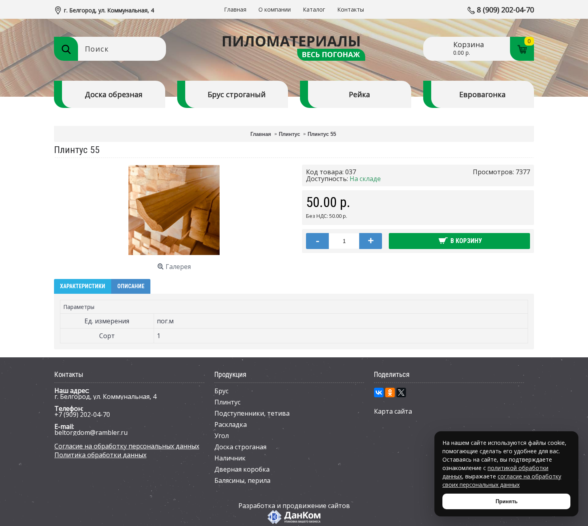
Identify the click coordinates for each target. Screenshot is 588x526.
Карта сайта (393, 411)
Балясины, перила (242, 480)
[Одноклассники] (390, 392)
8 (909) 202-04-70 (505, 9)
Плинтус (227, 402)
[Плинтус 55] (174, 253)
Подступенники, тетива (252, 413)
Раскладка (230, 424)
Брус (221, 391)
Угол (221, 435)
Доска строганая (240, 446)
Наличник (230, 458)
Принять (507, 501)
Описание (130, 286)
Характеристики (82, 286)
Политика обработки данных (100, 454)
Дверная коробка (242, 469)
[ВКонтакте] (379, 392)
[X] (401, 392)
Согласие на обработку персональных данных (126, 446)
